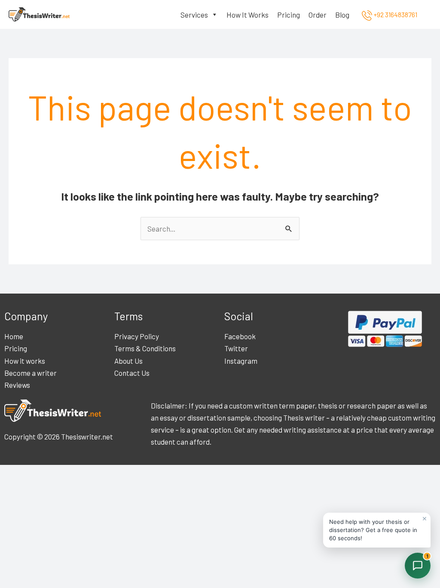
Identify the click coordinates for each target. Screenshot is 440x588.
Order (318, 14)
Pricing (288, 14)
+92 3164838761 (394, 14)
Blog (342, 14)
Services (194, 14)
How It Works (247, 14)
